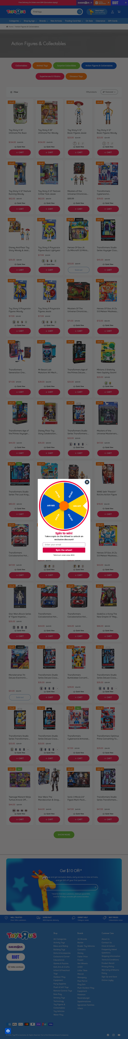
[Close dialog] (87, 482)
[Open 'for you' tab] (8, 1031)
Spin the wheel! (64, 550)
